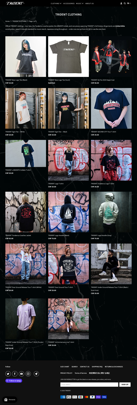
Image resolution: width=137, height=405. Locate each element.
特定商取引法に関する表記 (99, 373)
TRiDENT (68, 391)
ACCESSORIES (69, 3)
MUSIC (79, 3)
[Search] (124, 3)
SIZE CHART (64, 367)
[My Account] (121, 3)
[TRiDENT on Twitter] (8, 373)
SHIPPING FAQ (97, 367)
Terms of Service (81, 373)
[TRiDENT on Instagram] (29, 373)
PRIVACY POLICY (66, 373)
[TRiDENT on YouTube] (22, 373)
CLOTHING (55, 3)
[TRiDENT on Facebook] (15, 373)
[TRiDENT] (15, 3)
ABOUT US (89, 3)
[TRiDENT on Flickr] (32, 373)
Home (7, 21)
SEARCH (75, 367)
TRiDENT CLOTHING (19, 21)
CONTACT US (84, 367)
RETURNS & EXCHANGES (114, 367)
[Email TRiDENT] (37, 373)
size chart (102, 29)
